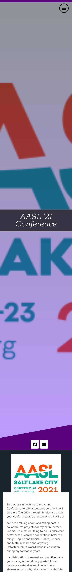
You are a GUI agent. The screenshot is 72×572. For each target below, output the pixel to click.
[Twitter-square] (35, 444)
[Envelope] (44, 444)
